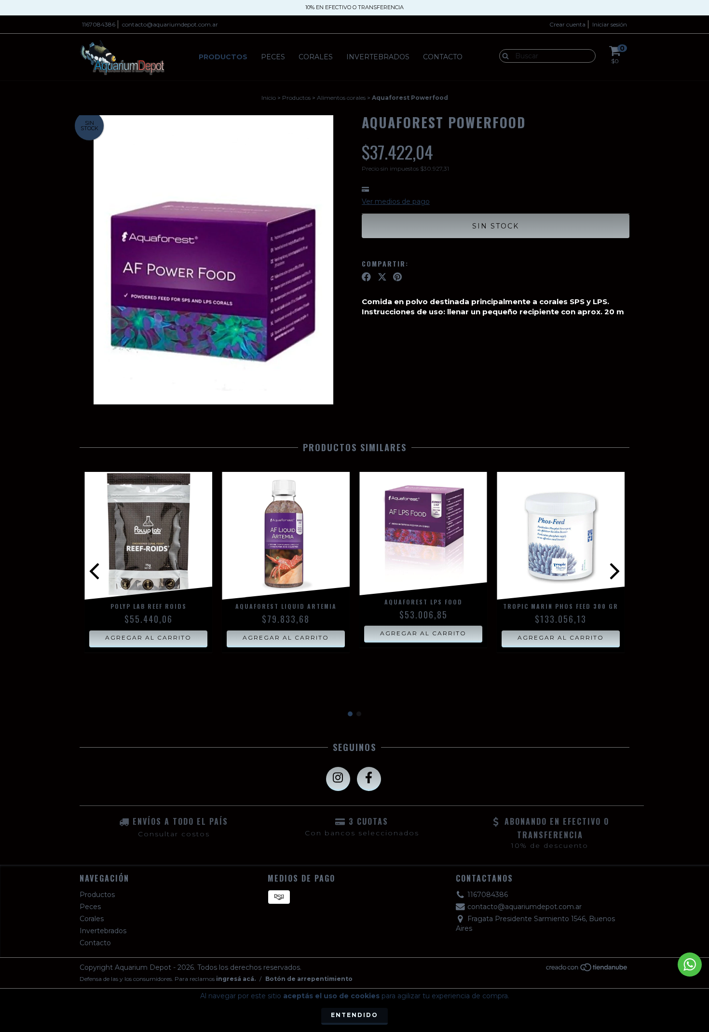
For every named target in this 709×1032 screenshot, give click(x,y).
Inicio (268, 97)
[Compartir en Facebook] (366, 277)
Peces (273, 57)
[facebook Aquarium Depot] (369, 779)
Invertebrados (377, 57)
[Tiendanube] (587, 970)
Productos (223, 57)
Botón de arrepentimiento (309, 978)
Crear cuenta (567, 24)
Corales (316, 57)
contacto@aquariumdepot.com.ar (170, 24)
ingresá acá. (236, 978)
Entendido (354, 1015)
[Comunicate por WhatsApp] (690, 964)
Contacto (443, 57)
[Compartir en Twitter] (382, 277)
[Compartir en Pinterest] (397, 277)
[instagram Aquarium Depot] (338, 779)
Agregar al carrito (148, 637)
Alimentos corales (341, 97)
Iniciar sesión (609, 24)
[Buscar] (503, 55)
